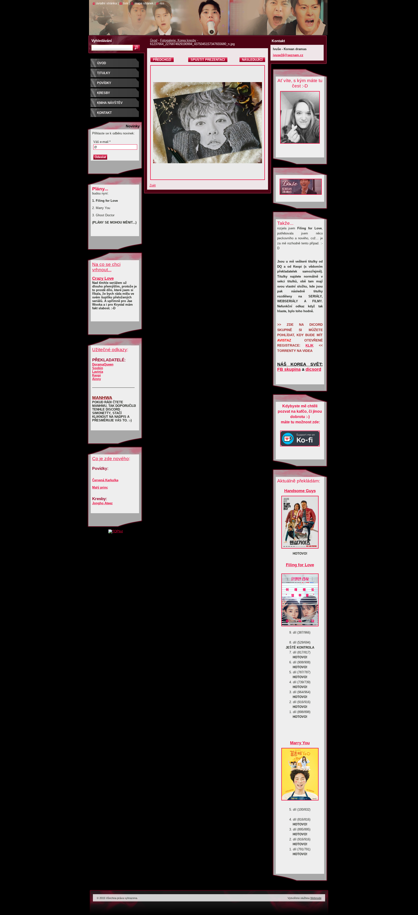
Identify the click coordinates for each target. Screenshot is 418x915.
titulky (103, 73)
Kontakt (104, 113)
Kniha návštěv (110, 103)
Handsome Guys (300, 491)
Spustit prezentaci (208, 60)
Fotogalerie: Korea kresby (178, 40)
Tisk (125, 3)
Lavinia (97, 371)
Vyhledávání (101, 41)
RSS (162, 3)
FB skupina (289, 369)
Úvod (153, 40)
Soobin (97, 368)
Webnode (315, 898)
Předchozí (162, 60)
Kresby (103, 93)
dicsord (313, 369)
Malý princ (100, 487)
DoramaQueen (102, 364)
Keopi (96, 375)
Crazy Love (103, 278)
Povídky (104, 83)
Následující (252, 60)
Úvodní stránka (106, 3)
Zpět (152, 185)
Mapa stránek (144, 3)
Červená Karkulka (105, 480)
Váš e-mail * (102, 142)
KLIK (310, 345)
